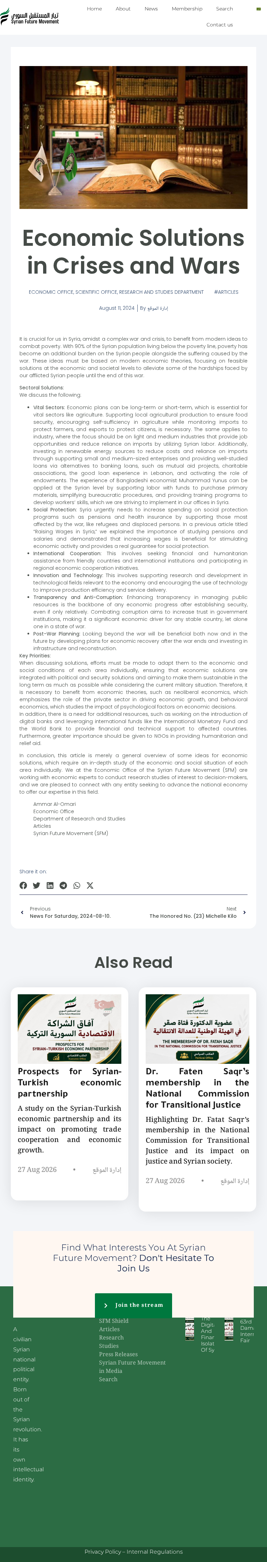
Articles (228, 292)
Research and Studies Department (161, 292)
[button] (23, 885)
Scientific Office (96, 292)
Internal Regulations (155, 1551)
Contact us (220, 25)
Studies (109, 1346)
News (151, 9)
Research (111, 1338)
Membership (187, 9)
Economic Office (51, 292)
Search (224, 9)
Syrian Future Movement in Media (132, 1367)
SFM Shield (114, 1321)
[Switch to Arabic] (258, 8)
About (123, 9)
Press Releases (118, 1355)
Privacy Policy (102, 1551)
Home (94, 9)
